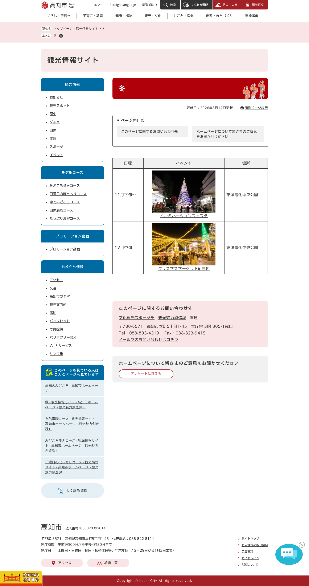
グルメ (55, 122)
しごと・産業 (183, 15)
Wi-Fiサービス (61, 345)
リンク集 (56, 354)
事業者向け (253, 15)
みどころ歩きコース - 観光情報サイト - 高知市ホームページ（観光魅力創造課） (71, 445)
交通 (53, 288)
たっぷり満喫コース (65, 218)
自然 (53, 130)
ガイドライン (250, 558)
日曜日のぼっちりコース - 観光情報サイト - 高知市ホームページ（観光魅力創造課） (71, 467)
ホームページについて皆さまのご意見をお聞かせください (227, 134)
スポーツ (56, 146)
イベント (56, 155)
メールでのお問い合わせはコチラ (148, 339)
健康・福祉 (123, 15)
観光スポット (60, 105)
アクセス (56, 280)
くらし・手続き (59, 15)
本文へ (98, 4)
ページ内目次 (133, 120)
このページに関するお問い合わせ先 (149, 131)
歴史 (53, 114)
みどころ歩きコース (65, 185)
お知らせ (56, 97)
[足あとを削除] (60, 35)
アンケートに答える (146, 373)
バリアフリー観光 (63, 337)
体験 (53, 138)
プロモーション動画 (65, 249)
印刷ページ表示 (256, 107)
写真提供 (56, 329)
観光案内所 (58, 304)
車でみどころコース (65, 202)
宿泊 (53, 312)
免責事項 (247, 551)
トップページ (63, 28)
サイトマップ (250, 538)
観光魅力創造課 (172, 318)
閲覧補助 (148, 4)
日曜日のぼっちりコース (68, 194)
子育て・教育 (93, 15)
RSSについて (250, 564)
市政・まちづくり (219, 15)
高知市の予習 (60, 296)
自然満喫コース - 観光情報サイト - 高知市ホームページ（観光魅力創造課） (72, 424)
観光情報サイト (87, 28)
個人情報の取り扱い (255, 545)
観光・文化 (152, 15)
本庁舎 (197, 326)
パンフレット (60, 321)
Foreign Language (123, 4)
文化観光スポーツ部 (136, 318)
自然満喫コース (61, 210)
